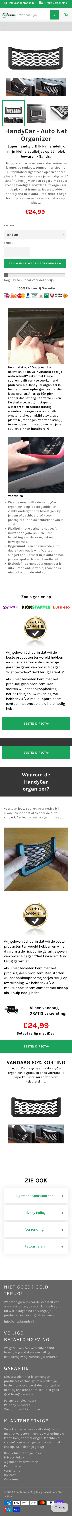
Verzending (34, 1229)
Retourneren (34, 1246)
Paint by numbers (17, 1405)
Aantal (8, 243)
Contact (10, 1475)
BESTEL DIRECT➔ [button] (36, 723)
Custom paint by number (22, 1409)
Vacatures (11, 1479)
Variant (9, 225)
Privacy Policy (34, 1212)
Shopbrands (21, 1492)
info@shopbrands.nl (21, 2)
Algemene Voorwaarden (34, 1196)
